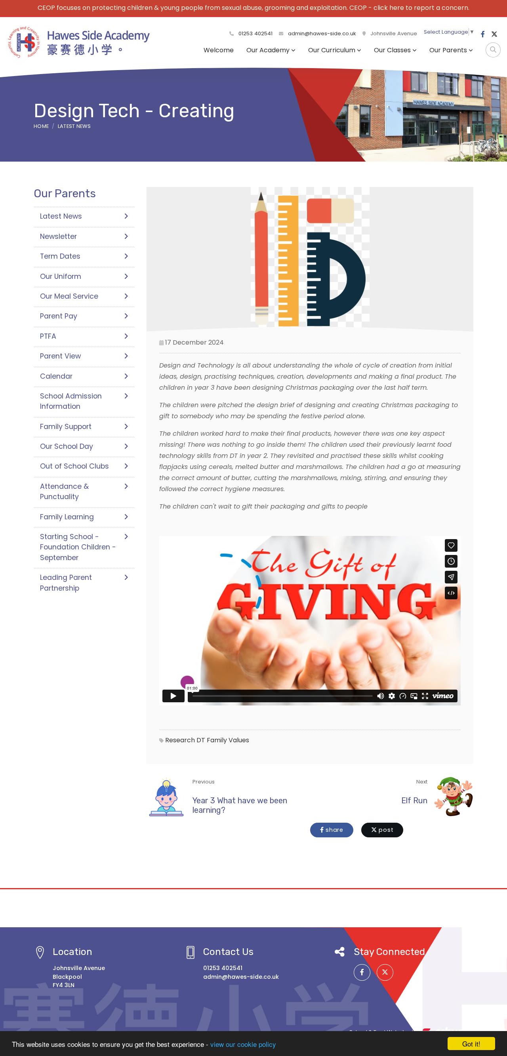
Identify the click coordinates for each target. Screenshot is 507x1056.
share (333, 830)
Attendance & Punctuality (64, 491)
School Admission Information (71, 401)
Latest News (74, 126)
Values (239, 740)
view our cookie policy (243, 1044)
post (385, 830)
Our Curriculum (331, 50)
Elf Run (414, 800)
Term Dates (60, 256)
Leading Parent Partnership (66, 583)
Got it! (471, 1043)
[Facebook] (483, 34)
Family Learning (67, 517)
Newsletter (58, 236)
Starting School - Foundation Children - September (78, 547)
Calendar (56, 376)
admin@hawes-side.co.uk (322, 33)
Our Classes (392, 50)
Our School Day (66, 446)
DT (200, 740)
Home (41, 126)
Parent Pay (58, 316)
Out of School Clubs (74, 466)
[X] (494, 34)
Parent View (60, 356)
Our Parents (448, 50)
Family (217, 740)
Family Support (65, 426)
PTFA (48, 336)
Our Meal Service (69, 296)
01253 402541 (255, 33)
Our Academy (268, 50)
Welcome (219, 50)
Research (180, 740)
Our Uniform (60, 276)
